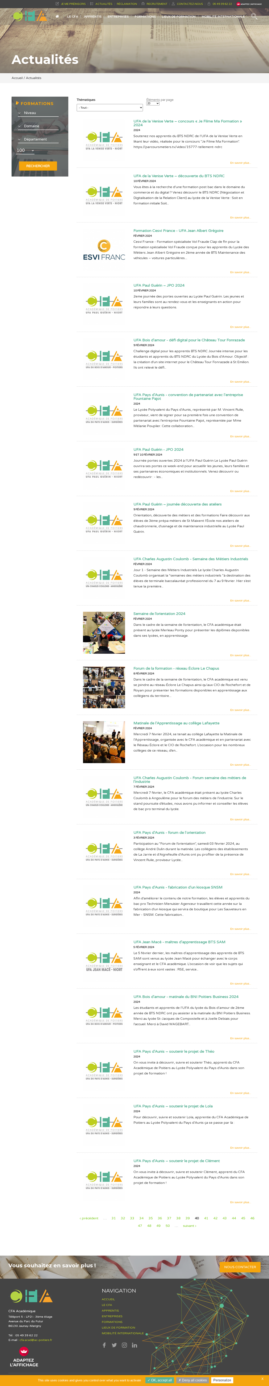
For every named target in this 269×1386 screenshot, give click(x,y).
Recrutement (157, 4)
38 (178, 1218)
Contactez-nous (190, 4)
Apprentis (93, 16)
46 (252, 1218)
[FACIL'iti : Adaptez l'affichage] (24, 1366)
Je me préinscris (73, 4)
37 (169, 1218)
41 (206, 1218)
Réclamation (127, 4)
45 (243, 1218)
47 (140, 1226)
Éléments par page (160, 99)
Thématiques (86, 99)
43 (225, 1218)
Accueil (17, 78)
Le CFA (72, 16)
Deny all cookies (194, 1380)
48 (149, 1226)
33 (132, 1218)
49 (158, 1226)
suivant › (189, 1226)
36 (160, 1218)
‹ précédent (89, 1218)
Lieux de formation (179, 16)
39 (188, 1218)
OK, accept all (161, 1380)
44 (234, 1218)
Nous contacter (240, 1267)
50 (168, 1226)
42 (215, 1218)
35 (151, 1218)
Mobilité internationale (223, 16)
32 (123, 1218)
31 (114, 1218)
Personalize (222, 1380)
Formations (145, 16)
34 (141, 1218)
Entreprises (118, 16)
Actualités (103, 4)
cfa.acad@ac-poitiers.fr (36, 1340)
